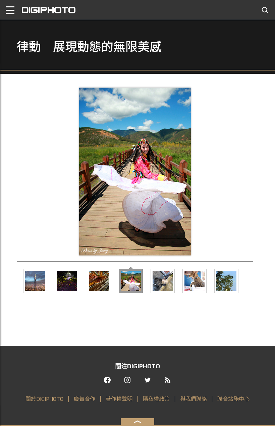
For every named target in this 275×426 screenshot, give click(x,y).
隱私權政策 (156, 399)
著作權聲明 (119, 399)
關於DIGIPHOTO (44, 399)
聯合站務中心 (233, 399)
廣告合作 (84, 399)
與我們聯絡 (193, 399)
